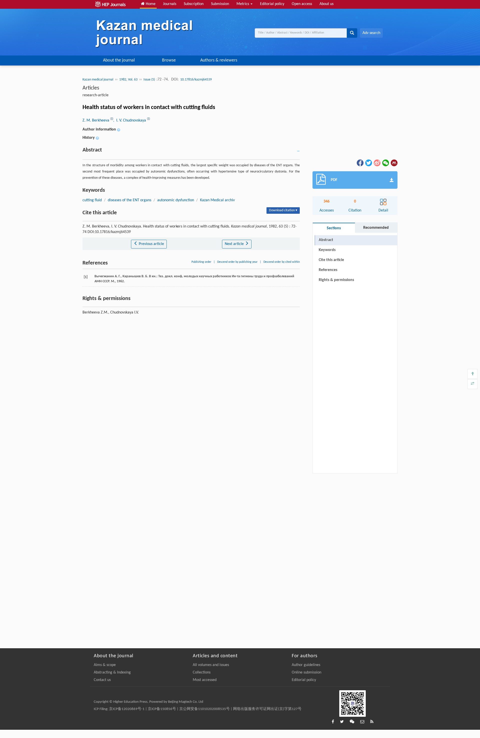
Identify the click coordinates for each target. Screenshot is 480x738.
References (328, 270)
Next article (235, 244)
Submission (220, 4)
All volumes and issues (211, 665)
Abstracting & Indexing (112, 672)
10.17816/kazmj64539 (196, 80)
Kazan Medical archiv (217, 200)
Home (150, 4)
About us (327, 4)
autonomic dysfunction (175, 200)
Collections (201, 672)
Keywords (327, 250)
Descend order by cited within (282, 262)
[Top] (473, 374)
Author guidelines (306, 665)
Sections (334, 228)
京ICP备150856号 (162, 709)
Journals (169, 4)
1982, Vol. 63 (128, 80)
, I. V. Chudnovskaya (130, 120)
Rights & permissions (336, 280)
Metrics (243, 4)
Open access (302, 4)
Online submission (306, 672)
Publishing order (201, 262)
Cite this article (331, 260)
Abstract (326, 240)
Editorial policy (272, 4)
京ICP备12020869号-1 (126, 709)
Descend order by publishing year (237, 262)
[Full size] (473, 384)
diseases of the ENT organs (129, 200)
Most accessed (204, 680)
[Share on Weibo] (376, 163)
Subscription (194, 4)
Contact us (102, 680)
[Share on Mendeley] (394, 163)
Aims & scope (105, 665)
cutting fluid (92, 200)
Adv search (371, 33)
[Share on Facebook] (360, 163)
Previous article (151, 244)
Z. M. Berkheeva (96, 120)
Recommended (376, 228)
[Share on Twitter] (368, 163)
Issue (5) (150, 80)
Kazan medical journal (97, 80)
